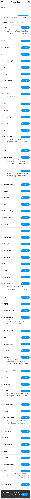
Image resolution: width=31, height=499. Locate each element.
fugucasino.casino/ (12, 96)
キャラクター (4, 17)
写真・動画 (14, 17)
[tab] (5, 17)
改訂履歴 (8, 496)
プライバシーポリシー (8, 494)
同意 (24, 494)
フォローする (25, 27)
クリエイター (22, 17)
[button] (5, 22)
